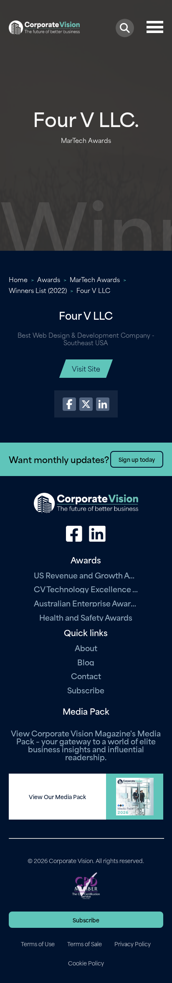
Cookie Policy (86, 963)
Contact (86, 676)
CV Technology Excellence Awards (86, 589)
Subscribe (85, 690)
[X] (86, 404)
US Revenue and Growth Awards (86, 575)
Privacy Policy (132, 943)
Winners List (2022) (38, 290)
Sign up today (137, 459)
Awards (48, 279)
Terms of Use (38, 943)
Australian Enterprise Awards (86, 603)
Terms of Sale (84, 943)
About (86, 648)
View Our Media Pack (57, 796)
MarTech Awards (95, 279)
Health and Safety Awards (85, 617)
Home (18, 279)
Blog (85, 662)
